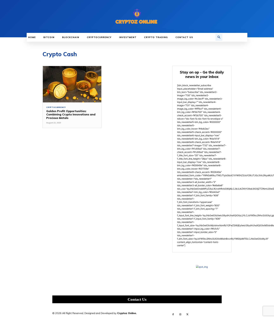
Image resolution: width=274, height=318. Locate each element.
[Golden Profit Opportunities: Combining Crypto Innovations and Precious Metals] (72, 84)
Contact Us (137, 299)
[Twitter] (187, 314)
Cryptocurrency (56, 107)
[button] (218, 37)
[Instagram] (180, 314)
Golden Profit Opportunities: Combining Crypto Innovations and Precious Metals (70, 114)
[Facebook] (173, 314)
